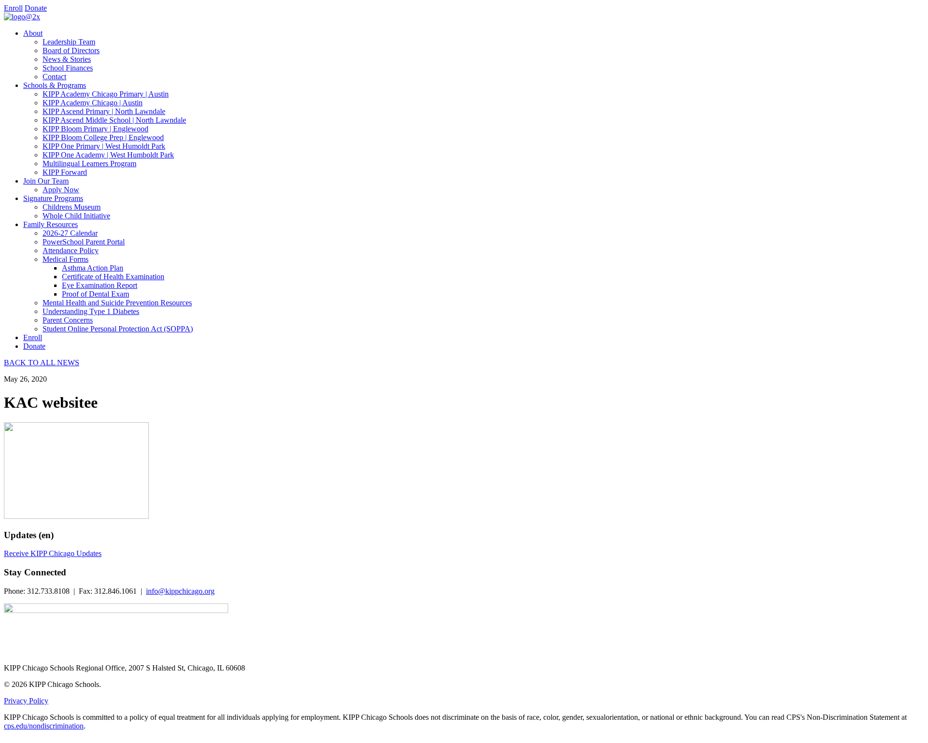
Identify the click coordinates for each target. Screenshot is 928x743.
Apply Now (61, 190)
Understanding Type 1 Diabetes (91, 311)
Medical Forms (65, 259)
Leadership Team (69, 42)
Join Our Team (46, 181)
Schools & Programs (54, 85)
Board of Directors (71, 50)
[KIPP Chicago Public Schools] (22, 17)
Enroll (13, 8)
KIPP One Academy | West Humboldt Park (108, 155)
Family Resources (50, 224)
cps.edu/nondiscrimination (44, 726)
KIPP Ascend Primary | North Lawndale (104, 111)
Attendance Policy (71, 250)
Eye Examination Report (99, 285)
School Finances (68, 68)
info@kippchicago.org (180, 591)
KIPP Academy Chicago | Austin (93, 103)
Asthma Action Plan (92, 268)
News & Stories (67, 59)
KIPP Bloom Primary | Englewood (95, 129)
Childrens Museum (72, 207)
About (33, 33)
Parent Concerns (68, 320)
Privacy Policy (26, 701)
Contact (54, 76)
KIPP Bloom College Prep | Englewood (103, 137)
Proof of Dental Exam (95, 294)
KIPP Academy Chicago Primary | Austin (106, 94)
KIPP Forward (65, 172)
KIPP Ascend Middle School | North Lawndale (114, 120)
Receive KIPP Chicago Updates (53, 553)
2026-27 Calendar (70, 233)
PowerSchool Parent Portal (84, 242)
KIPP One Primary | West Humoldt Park (104, 146)
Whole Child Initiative (76, 216)
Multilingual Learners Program (89, 163)
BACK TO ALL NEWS (41, 362)
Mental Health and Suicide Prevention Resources (117, 303)
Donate (36, 8)
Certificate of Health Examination (113, 276)
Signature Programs (53, 198)
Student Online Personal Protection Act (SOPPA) (118, 329)
